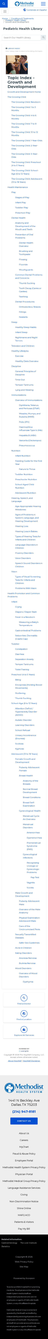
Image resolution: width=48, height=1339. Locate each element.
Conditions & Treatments (22, 18)
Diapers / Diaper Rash (26, 612)
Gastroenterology (9, 1243)
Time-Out (20, 379)
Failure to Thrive (27, 469)
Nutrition (15, 450)
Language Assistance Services (24, 1188)
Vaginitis (31, 882)
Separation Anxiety (24, 659)
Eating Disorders (23, 953)
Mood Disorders (23, 968)
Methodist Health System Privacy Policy (24, 1167)
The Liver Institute (28, 1243)
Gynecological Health (30, 811)
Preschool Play (22, 213)
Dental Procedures (24, 301)
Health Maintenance (18, 187)
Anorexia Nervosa (27, 958)
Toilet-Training (22, 669)
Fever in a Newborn (25, 617)
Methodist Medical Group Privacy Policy (24, 1181)
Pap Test (35, 877)
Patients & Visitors (24, 1222)
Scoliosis (19, 743)
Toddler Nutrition (24, 474)
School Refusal (22, 730)
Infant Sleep (21, 332)
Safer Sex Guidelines (29, 943)
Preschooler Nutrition (26, 479)
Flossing (23, 259)
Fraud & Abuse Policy (24, 1153)
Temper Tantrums (24, 385)
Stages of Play (22, 197)
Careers (24, 1140)
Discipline (16, 366)
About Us (24, 1133)
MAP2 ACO (24, 1215)
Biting (18, 680)
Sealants (23, 317)
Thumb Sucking (27, 283)
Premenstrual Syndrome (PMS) (34, 846)
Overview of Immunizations (28, 400)
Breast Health (26, 775)
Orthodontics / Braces (30, 307)
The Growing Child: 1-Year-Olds (26, 140)
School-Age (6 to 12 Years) (24, 703)
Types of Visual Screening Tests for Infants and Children (28, 579)
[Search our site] (4, 4)
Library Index (14, 48)
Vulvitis (30, 887)
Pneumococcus (27, 445)
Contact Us (24, 1121)
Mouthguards (26, 270)
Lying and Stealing (24, 390)
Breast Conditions (31, 797)
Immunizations (18, 395)
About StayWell (14, 1061)
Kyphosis (19, 749)
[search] (21, 37)
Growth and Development (17, 22)
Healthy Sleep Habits (25, 327)
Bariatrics (6, 1246)
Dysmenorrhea (34, 838)
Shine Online (24, 1208)
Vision (14, 571)
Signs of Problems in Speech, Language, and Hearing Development (27, 517)
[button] (43, 3)
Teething (23, 296)
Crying (18, 607)
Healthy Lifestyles (20, 351)
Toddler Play (21, 207)
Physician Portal (24, 1174)
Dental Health (18, 218)
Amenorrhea (33, 832)
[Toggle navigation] (4, 11)
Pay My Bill (24, 1228)
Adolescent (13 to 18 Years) (24, 754)
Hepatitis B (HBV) (27, 435)
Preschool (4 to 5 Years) (23, 674)
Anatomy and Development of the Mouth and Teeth (25, 226)
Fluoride (23, 264)
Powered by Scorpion (24, 1278)
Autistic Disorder (23, 720)
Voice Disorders (23, 558)
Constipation (21, 649)
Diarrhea (19, 654)
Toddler (15, 644)
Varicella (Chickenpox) (30, 440)
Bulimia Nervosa (27, 963)
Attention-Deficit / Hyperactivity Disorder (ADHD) (26, 711)
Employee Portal (24, 1160)
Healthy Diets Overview (26, 361)
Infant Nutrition (22, 456)
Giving (23, 1194)
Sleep (14, 322)
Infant (14, 602)
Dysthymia (28, 982)
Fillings (22, 312)
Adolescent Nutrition (25, 493)
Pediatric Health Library (15, 20)
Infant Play (20, 202)
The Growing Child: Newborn (25, 102)
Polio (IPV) (24, 422)
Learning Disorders (24, 725)
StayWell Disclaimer (31, 1061)
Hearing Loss (21, 526)
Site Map (24, 1266)
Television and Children (22, 346)
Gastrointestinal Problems (28, 630)
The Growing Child (17, 97)
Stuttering (20, 693)
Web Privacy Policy (24, 1261)
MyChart (24, 1147)
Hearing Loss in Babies (26, 531)
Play (13, 192)
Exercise (19, 356)
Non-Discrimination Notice (24, 1201)
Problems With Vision (25, 588)
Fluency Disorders (24, 553)
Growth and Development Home (24, 92)
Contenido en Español (37, 10)
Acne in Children (23, 948)
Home (5, 18)
